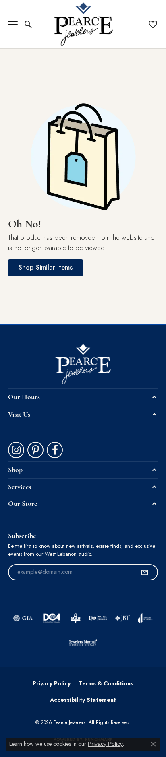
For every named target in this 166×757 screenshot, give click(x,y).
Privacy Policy (52, 683)
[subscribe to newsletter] (144, 572)
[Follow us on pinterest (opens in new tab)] (35, 450)
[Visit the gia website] (23, 618)
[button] (28, 24)
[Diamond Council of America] (51, 618)
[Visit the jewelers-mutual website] (83, 642)
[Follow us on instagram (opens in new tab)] (16, 450)
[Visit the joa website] (145, 618)
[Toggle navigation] (13, 24)
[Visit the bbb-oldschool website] (76, 618)
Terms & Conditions (106, 683)
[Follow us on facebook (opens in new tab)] (55, 450)
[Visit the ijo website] (98, 618)
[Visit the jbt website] (122, 618)
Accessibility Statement (83, 700)
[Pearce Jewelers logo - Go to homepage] (83, 24)
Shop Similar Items (46, 267)
